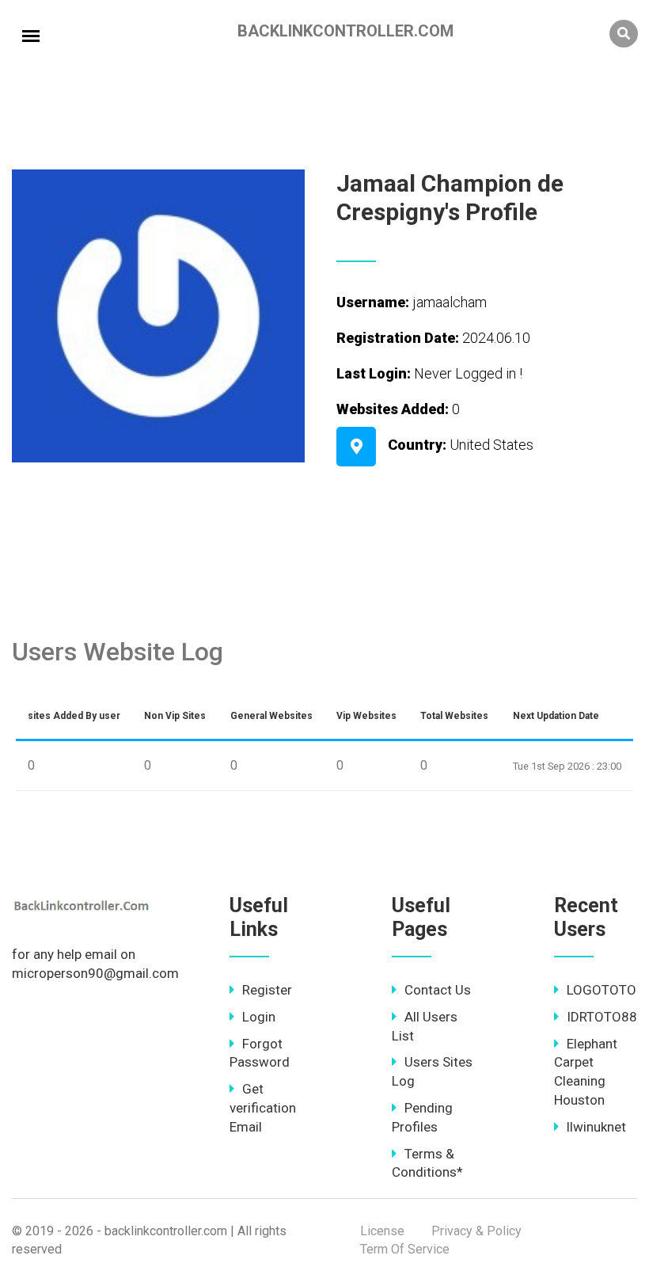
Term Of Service (405, 1249)
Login (258, 1017)
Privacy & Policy (476, 1230)
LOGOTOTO (601, 990)
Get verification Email (263, 1108)
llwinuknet (596, 1127)
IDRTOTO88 (602, 1017)
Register (267, 990)
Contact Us (437, 990)
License (382, 1230)
